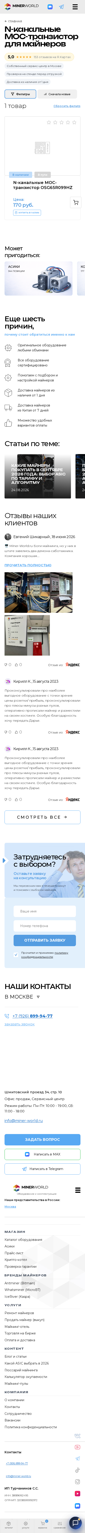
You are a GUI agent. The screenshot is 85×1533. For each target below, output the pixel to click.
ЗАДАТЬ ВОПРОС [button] (42, 1139)
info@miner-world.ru (24, 1121)
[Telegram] (61, 6)
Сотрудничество (18, 1414)
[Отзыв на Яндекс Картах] (72, 664)
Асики (10, 1246)
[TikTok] (77, 1470)
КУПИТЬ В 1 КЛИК (29, 213)
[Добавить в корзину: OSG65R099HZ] (75, 202)
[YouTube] (77, 1447)
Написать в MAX (47, 1154)
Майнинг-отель (17, 1327)
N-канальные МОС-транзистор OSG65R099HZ (43, 185)
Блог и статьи (16, 1356)
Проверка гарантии (20, 1267)
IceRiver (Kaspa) (17, 1297)
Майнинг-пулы (16, 1384)
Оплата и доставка (20, 1340)
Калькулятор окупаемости (26, 1377)
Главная (15, 21)
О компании (14, 1400)
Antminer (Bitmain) (20, 1283)
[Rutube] (77, 1493)
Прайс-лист (14, 1253)
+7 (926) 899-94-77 (17, 1463)
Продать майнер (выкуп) (24, 1320)
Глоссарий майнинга (21, 1370)
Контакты (12, 1407)
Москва (10, 1206)
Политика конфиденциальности (31, 1427)
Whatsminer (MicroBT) (22, 1290)
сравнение (60, 1527)
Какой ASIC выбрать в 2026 (27, 1363)
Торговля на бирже (20, 1333)
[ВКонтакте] (77, 1436)
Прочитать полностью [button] (28, 565)
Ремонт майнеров (19, 1313)
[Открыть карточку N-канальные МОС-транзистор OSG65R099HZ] (42, 146)
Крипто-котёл (16, 1260)
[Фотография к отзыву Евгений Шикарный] (16, 572)
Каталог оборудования (23, 1240)
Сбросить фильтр (66, 106)
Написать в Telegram (46, 1169)
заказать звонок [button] (20, 1024)
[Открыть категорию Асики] (39, 278)
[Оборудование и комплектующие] (31, 1188)
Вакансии (12, 1420)
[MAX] (50, 6)
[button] (8, 1526)
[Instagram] (77, 1481)
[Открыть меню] (75, 6)
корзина (42, 1527)
